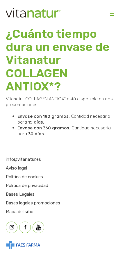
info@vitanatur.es (23, 159)
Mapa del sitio (19, 211)
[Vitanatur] (33, 13)
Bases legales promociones (33, 203)
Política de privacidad (27, 185)
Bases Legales (20, 194)
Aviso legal (16, 168)
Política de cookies (24, 176)
